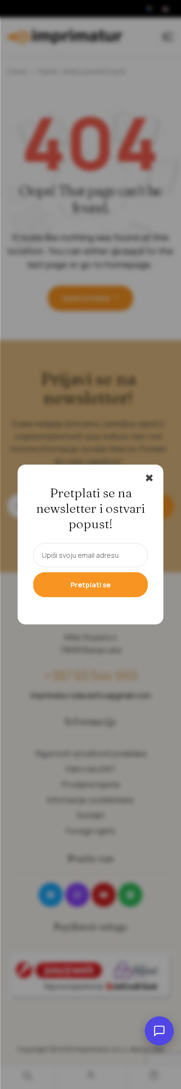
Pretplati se (90, 584)
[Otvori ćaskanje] (159, 1030)
